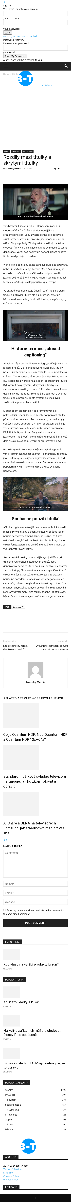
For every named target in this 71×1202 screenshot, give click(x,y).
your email (9, 52)
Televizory (16, 151)
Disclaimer (8, 1172)
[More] (37, 176)
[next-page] (7, 840)
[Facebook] (6, 176)
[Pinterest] (21, 176)
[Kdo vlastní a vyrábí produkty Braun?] (35, 954)
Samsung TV (18, 607)
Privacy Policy (10, 1179)
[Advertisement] (35, 112)
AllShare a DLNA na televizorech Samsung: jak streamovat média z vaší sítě (34, 828)
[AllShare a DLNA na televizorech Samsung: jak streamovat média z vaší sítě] (35, 804)
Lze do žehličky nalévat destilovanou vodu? (16, 647)
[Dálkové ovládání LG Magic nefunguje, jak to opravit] (35, 1053)
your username (11, 18)
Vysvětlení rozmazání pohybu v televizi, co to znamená (52, 647)
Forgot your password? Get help (20, 36)
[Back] (4, 2)
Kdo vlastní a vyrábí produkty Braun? (31, 964)
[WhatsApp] (29, 176)
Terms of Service (12, 1169)
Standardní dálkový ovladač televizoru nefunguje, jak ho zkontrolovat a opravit (34, 781)
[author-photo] (35, 677)
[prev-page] (4, 840)
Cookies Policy (11, 1176)
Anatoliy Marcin (13, 168)
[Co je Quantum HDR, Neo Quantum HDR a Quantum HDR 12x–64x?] (35, 715)
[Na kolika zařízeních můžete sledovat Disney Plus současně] (35, 1020)
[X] (14, 176)
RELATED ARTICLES (17, 698)
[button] (5, 66)
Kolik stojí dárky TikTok (21, 1002)
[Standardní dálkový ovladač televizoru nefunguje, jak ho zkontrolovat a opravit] (35, 757)
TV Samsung (28, 151)
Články (6, 151)
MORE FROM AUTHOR (47, 698)
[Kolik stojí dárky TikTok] (35, 992)
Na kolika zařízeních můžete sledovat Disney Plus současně (32, 1033)
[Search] (66, 66)
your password (11, 28)
